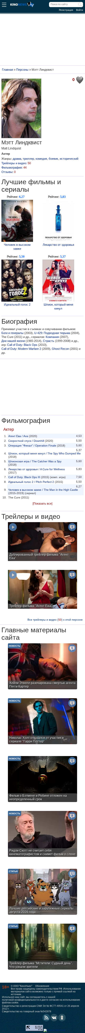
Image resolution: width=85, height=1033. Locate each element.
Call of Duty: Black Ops (22, 344)
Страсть (48, 340)
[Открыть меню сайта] (4, 5)
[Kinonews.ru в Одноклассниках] (62, 1017)
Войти (79, 10)
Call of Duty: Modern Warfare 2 (21, 348)
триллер (28, 158)
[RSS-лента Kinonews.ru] (46, 1017)
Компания (52, 337)
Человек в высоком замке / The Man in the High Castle (43, 489)
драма (17, 158)
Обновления (42, 986)
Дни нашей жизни (13, 340)
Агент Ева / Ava (18, 436)
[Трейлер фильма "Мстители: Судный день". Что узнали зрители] (42, 947)
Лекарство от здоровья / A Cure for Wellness (36, 469)
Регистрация (66, 10)
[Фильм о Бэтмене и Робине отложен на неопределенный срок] (42, 779)
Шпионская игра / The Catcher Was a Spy (34, 461)
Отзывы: (8, 172)
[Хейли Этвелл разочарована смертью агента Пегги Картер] (42, 666)
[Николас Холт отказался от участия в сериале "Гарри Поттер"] (42, 721)
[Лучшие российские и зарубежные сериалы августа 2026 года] (42, 892)
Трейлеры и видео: (16, 163)
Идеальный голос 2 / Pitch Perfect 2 (31, 481)
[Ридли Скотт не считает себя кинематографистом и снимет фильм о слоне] (42, 834)
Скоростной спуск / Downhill (26, 440)
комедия (41, 158)
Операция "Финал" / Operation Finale (32, 445)
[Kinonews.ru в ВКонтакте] (54, 1017)
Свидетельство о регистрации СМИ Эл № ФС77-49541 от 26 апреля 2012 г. (40, 1007)
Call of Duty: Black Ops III (24, 477)
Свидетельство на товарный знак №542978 (26, 1011)
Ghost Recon (60, 348)
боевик (53, 158)
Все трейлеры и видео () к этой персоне (55, 619)
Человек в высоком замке (17, 246)
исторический (69, 158)
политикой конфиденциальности (20, 999)
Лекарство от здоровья (58, 244)
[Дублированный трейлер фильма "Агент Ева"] (42, 542)
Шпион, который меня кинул (58, 306)
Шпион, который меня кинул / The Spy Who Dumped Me (44, 453)
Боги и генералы (12, 333)
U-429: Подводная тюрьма (52, 333)
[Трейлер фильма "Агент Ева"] (42, 590)
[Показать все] (42, 503)
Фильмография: (13, 167)
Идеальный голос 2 (17, 304)
